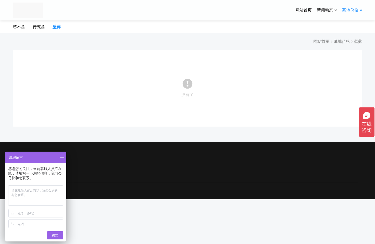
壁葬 (57, 26)
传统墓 (39, 26)
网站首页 (303, 10)
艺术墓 (19, 26)
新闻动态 (325, 10)
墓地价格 (350, 10)
